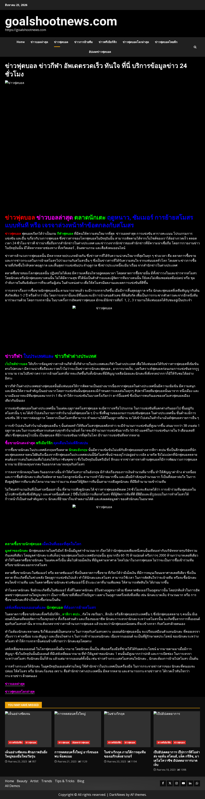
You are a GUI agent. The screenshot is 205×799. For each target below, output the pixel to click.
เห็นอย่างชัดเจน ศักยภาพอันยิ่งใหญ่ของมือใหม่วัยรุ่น (28, 729)
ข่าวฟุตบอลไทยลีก (166, 42)
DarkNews (117, 794)
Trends (46, 781)
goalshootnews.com (61, 21)
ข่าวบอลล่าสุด (39, 42)
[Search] (195, 47)
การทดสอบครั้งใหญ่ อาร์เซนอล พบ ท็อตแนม (77, 729)
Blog (80, 781)
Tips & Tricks (64, 781)
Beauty (22, 781)
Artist (34, 781)
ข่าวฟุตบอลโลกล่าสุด (136, 42)
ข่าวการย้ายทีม (83, 42)
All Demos (12, 786)
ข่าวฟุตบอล (61, 42)
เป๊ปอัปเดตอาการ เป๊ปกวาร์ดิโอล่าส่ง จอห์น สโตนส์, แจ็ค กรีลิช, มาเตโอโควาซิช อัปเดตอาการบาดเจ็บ (177, 729)
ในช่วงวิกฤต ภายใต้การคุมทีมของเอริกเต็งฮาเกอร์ (127, 729)
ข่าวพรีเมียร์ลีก (108, 42)
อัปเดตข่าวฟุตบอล (100, 51)
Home (21, 42)
